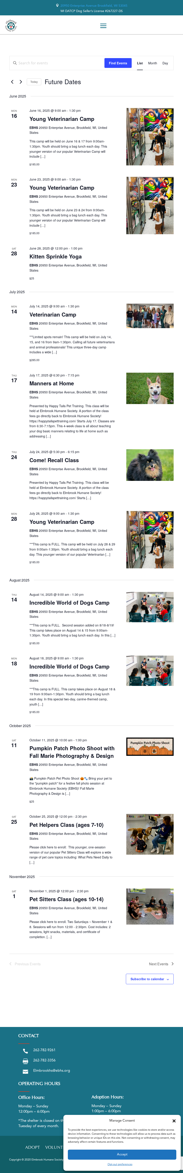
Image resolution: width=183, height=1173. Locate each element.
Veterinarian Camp (52, 314)
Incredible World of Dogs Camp (69, 602)
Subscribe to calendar (147, 979)
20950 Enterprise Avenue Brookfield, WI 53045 (91, 5)
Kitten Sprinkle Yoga (55, 256)
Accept (122, 1154)
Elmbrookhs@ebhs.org (51, 1071)
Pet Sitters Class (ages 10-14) (66, 899)
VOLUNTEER (57, 1148)
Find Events (118, 63)
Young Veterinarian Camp (61, 118)
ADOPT (32, 1148)
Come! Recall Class (54, 460)
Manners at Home (51, 383)
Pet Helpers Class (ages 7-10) (66, 824)
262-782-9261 (44, 1050)
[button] (174, 1121)
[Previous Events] (12, 81)
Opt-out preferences (120, 1164)
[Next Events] (20, 81)
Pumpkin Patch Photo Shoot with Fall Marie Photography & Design (72, 751)
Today (34, 81)
